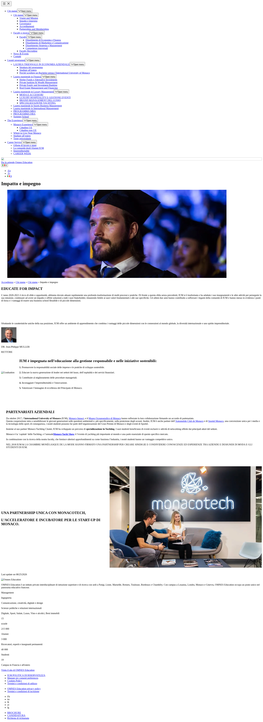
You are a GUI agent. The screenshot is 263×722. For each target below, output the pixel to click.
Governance (25, 23)
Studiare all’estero (28, 70)
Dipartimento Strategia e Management (44, 45)
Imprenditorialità (21, 151)
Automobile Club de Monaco (189, 421)
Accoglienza (7, 282)
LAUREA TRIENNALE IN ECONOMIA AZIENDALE (41, 64)
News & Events (21, 53)
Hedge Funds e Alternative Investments (38, 79)
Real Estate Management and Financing (38, 88)
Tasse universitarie (22, 138)
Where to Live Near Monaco (27, 133)
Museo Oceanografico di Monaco (105, 418)
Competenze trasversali (37, 48)
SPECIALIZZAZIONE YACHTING (37, 103)
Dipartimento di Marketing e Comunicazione (47, 42)
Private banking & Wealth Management (38, 82)
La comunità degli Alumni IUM (28, 148)
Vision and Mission (28, 18)
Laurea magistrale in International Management (36, 108)
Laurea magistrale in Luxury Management (33, 91)
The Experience (15, 120)
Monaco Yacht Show (63, 434)
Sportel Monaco (216, 421)
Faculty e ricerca (21, 33)
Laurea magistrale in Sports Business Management (37, 105)
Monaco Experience (23, 124)
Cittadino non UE (28, 130)
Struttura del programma (31, 67)
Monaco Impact (76, 418)
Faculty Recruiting (28, 51)
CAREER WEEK (22, 153)
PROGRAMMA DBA (24, 114)
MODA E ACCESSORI (31, 94)
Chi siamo (12, 11)
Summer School (21, 116)
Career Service (14, 142)
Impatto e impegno (28, 21)
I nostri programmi (16, 60)
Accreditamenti (26, 26)
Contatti (17, 56)
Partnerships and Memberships (34, 29)
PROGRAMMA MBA (24, 111)
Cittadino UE (25, 127)
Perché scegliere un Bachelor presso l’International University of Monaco (54, 73)
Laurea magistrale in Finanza (27, 76)
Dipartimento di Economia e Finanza (43, 40)
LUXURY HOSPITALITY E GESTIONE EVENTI (45, 97)
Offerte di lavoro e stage (25, 145)
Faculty (23, 37)
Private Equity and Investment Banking (38, 85)
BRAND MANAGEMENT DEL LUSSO (40, 100)
